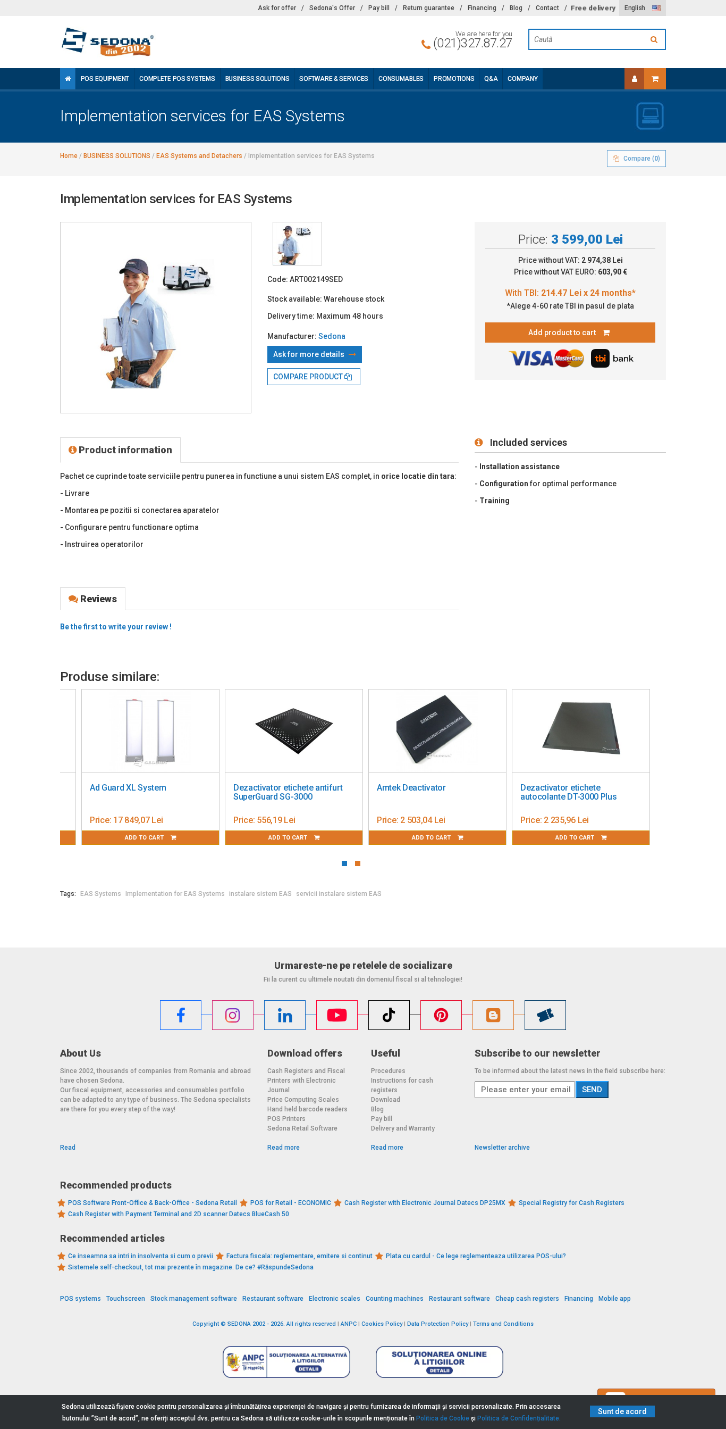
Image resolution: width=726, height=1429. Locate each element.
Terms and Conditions (503, 1323)
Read (67, 1147)
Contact (547, 8)
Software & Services (333, 78)
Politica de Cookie (442, 1418)
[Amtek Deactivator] (437, 730)
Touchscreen (125, 1298)
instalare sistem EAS (260, 894)
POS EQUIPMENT (105, 78)
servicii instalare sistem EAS (339, 894)
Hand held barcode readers (307, 1109)
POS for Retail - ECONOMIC (290, 1203)
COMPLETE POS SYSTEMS (177, 78)
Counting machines (395, 1298)
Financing (482, 8)
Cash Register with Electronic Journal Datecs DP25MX (424, 1203)
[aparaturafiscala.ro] (155, 42)
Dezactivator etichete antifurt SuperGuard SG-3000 (287, 792)
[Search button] (655, 39)
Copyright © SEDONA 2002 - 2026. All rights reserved (264, 1323)
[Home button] (67, 78)
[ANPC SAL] (286, 1361)
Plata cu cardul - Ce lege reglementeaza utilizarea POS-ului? (476, 1256)
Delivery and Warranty (403, 1128)
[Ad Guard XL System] (150, 730)
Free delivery (593, 8)
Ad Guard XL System (128, 788)
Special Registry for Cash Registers (571, 1203)
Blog (516, 8)
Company (522, 78)
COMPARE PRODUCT (308, 376)
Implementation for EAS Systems (175, 894)
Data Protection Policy (437, 1323)
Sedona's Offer (332, 8)
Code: (277, 279)
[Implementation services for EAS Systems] (297, 243)
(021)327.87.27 (472, 43)
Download (385, 1099)
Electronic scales (334, 1298)
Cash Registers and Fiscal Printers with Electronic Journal (306, 1080)
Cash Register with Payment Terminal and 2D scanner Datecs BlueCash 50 (178, 1214)
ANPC (349, 1323)
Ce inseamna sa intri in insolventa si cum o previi (140, 1256)
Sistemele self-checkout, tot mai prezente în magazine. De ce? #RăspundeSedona (191, 1267)
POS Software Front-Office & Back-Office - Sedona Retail (152, 1203)
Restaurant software (272, 1298)
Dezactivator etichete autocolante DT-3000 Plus (568, 792)
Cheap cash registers (527, 1298)
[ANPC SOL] (439, 1361)
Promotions (454, 78)
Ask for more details (309, 354)
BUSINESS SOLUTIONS (257, 78)
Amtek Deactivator (411, 788)
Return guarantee (428, 8)
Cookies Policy (381, 1323)
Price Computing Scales (303, 1099)
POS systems (80, 1298)
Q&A (490, 78)
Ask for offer (277, 8)
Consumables (401, 78)
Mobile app (614, 1298)
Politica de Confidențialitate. (519, 1418)
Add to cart (145, 837)
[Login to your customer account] (634, 78)
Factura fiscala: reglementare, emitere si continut (299, 1256)
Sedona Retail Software (302, 1128)
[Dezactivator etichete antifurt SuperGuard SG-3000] (293, 730)
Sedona (331, 336)
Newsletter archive (502, 1147)
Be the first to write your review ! (116, 626)
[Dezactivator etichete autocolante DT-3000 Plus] (580, 730)
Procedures (388, 1071)
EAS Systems (100, 894)
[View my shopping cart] (655, 78)
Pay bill (379, 8)
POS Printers (286, 1119)
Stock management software (193, 1298)
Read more (283, 1147)
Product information (124, 449)
